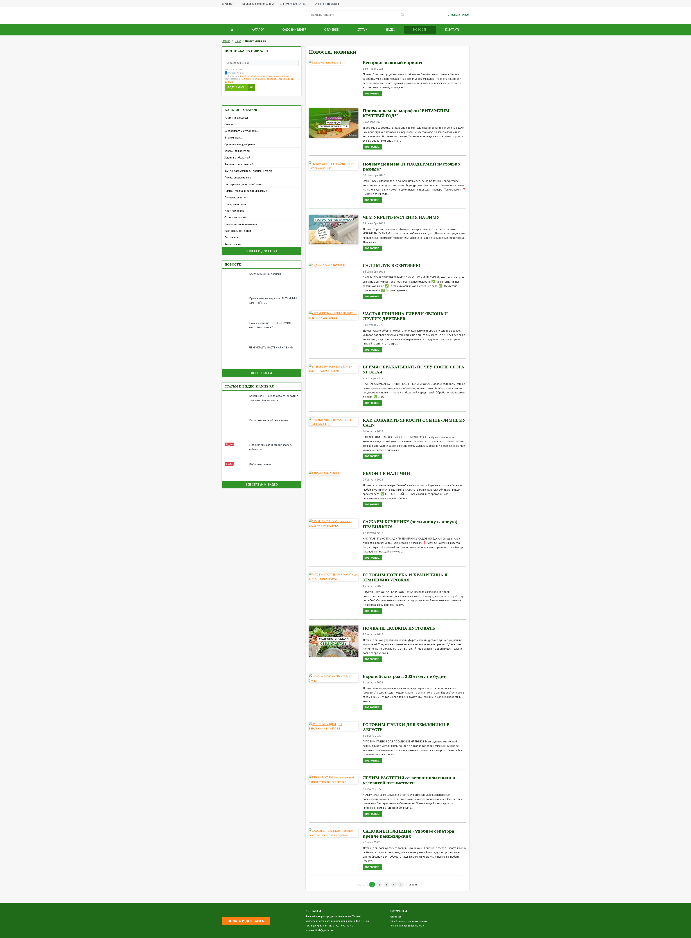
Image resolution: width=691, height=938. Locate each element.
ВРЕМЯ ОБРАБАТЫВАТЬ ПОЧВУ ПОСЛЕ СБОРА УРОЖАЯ (413, 369)
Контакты (452, 29)
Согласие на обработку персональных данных (265, 76)
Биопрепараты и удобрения (241, 131)
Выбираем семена (260, 464)
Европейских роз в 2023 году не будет (404, 676)
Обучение (331, 29)
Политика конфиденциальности (407, 925)
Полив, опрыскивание (237, 177)
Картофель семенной (237, 230)
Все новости (261, 373)
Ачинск (229, 3)
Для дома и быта (235, 204)
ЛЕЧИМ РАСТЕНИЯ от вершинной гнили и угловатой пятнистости (409, 780)
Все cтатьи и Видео (261, 484)
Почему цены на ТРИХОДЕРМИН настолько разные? (411, 166)
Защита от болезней (237, 157)
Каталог (258, 29)
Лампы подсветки (235, 197)
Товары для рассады (237, 151)
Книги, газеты (232, 244)
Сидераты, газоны (235, 217)
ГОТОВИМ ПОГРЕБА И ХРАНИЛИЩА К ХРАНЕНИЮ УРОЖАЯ (405, 577)
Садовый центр (294, 29)
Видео (390, 29)
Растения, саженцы (236, 117)
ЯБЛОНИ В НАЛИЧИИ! (387, 473)
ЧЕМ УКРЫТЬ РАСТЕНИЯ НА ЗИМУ (271, 347)
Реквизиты (395, 916)
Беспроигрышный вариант (265, 274)
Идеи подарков (234, 210)
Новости (420, 29)
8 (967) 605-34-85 (294, 3)
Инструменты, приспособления (243, 184)
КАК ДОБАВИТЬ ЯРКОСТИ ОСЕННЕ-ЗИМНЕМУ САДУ (414, 422)
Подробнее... (372, 93)
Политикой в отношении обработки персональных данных (259, 80)
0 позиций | (458, 14)
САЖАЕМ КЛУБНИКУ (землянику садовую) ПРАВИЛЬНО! (410, 524)
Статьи (362, 29)
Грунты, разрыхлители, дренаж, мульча (248, 171)
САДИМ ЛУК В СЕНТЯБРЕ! (391, 265)
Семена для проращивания (240, 224)
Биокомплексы (233, 137)
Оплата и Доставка (327, 3)
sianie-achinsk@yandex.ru (319, 930)
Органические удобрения (239, 144)
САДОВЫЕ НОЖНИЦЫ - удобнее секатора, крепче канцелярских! (409, 833)
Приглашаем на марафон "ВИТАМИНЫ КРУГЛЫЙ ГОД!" (406, 113)
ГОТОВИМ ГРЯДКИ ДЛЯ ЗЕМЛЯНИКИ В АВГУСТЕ (406, 727)
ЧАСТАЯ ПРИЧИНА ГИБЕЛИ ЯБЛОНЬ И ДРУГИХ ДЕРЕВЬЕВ (405, 316)
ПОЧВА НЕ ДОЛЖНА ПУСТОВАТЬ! (400, 628)
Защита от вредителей (238, 164)
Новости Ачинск (235, 73)
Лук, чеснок (231, 237)
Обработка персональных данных (408, 921)
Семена (228, 124)
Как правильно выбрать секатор (269, 420)
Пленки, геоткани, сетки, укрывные (245, 190)
